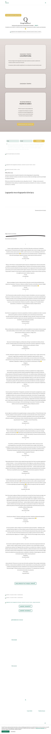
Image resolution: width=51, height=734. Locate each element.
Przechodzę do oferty (25, 124)
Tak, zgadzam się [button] (5, 731)
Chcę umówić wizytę (12, 15)
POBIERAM (39, 141)
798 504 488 (14, 639)
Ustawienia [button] (13, 731)
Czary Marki (29, 710)
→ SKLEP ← (36, 25)
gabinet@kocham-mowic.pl (17, 619)
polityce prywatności (40, 728)
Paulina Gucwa (41, 710)
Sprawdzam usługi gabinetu (25, 579)
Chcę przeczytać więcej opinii (24, 583)
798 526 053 (14, 666)
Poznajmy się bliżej (12, 188)
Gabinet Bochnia (25, 610)
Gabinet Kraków (25, 606)
